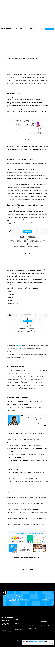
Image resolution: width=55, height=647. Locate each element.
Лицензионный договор (6, 631)
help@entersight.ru (5, 623)
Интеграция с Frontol (18, 622)
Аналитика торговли (44, 626)
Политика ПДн (4, 630)
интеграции (23, 28)
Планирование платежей (45, 625)
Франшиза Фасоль (31, 620)
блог (36, 28)
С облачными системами (32, 628)
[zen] (8, 620)
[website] (4, 620)
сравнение (29, 29)
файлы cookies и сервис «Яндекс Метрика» (37, 641)
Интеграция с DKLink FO (19, 623)
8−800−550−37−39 (5, 624)
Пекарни (29, 621)
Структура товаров (44, 621)
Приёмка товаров (43, 620)
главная (16, 28)
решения (30, 28)
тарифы (22, 29)
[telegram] (3, 620)
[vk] (6, 620)
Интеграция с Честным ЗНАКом (20, 626)
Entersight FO (43, 629)
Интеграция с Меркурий (19, 629)
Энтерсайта (18, 345)
